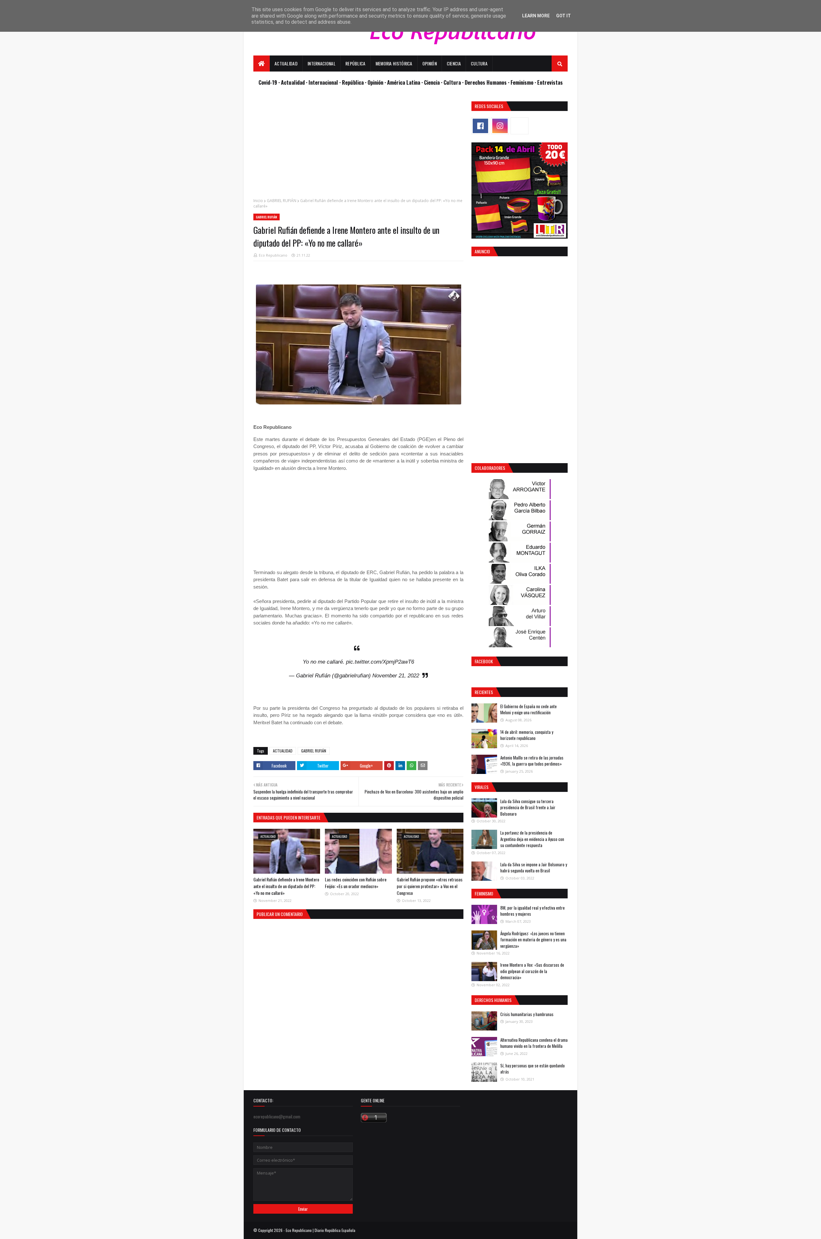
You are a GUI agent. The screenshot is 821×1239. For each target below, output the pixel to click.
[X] (519, 126)
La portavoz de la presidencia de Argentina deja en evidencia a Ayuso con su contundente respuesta (532, 838)
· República (352, 82)
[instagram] (500, 126)
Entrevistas (550, 82)
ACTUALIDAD (282, 750)
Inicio (258, 200)
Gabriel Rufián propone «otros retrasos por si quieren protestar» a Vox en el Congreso (429, 886)
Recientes (484, 692)
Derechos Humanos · (488, 82)
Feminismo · (524, 82)
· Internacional (322, 82)
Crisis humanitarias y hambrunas (527, 1014)
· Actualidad (292, 82)
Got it (563, 15)
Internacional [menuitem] (321, 63)
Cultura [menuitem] (479, 63)
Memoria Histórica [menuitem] (394, 63)
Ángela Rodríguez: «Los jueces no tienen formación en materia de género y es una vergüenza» (533, 939)
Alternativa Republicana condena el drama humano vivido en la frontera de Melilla (534, 1043)
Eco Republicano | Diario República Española (320, 1230)
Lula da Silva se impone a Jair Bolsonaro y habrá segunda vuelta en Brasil (533, 867)
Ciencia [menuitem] (454, 63)
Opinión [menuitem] (429, 63)
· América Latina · (404, 82)
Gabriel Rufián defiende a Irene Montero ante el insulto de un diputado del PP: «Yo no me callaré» (286, 886)
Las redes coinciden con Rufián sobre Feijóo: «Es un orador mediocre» (355, 882)
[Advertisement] (358, 146)
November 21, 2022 (395, 676)
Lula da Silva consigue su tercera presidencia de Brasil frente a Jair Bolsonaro (527, 807)
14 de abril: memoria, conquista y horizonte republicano (526, 735)
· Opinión (375, 82)
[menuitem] (261, 63)
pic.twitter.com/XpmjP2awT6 (380, 662)
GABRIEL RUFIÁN (281, 200)
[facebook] (480, 126)
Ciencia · (434, 82)
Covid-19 (268, 82)
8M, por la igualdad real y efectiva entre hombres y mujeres (532, 910)
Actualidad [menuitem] (286, 63)
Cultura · (454, 82)
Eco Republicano (273, 255)
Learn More (536, 15)
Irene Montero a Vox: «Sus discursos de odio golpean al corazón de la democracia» (532, 971)
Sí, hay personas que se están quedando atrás (532, 1068)
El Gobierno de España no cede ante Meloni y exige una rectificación (528, 709)
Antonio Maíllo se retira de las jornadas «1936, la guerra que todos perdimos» (531, 760)
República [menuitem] (355, 63)
